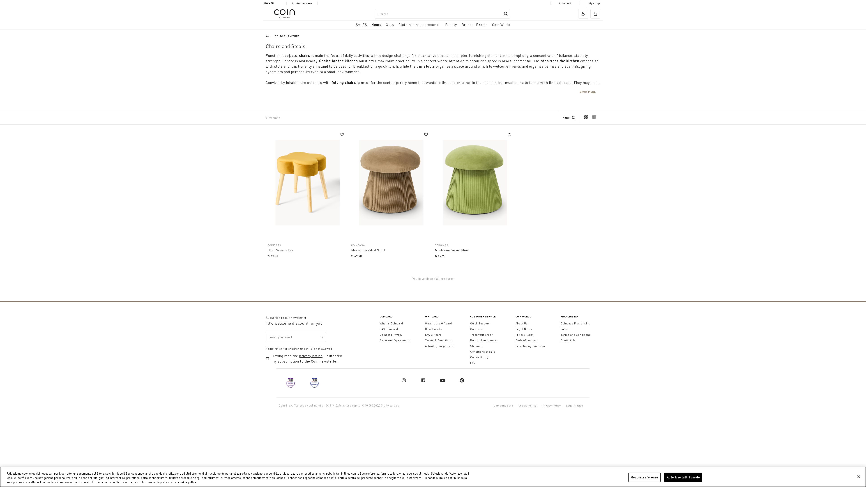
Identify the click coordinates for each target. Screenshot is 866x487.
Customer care (302, 3)
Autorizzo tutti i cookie (683, 477)
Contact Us (568, 340)
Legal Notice (574, 405)
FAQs (564, 329)
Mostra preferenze (644, 477)
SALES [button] (361, 24)
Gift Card (432, 316)
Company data (504, 405)
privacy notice (310, 356)
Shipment (476, 346)
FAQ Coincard (389, 329)
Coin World (523, 316)
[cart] (595, 14)
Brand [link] (466, 24)
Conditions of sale (482, 351)
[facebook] (423, 380)
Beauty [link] (451, 24)
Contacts (476, 329)
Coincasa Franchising (575, 323)
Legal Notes (524, 329)
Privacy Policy (525, 334)
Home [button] (376, 24)
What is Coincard (391, 323)
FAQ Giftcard (433, 334)
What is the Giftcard (438, 323)
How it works (433, 329)
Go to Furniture (287, 36)
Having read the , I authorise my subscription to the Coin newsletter (307, 358)
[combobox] (442, 14)
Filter (566, 117)
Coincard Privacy (391, 334)
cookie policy (187, 482)
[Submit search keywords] (506, 14)
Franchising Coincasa (530, 346)
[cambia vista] (586, 117)
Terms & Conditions (438, 340)
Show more (588, 91)
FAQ (472, 363)
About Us (522, 323)
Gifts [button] (390, 24)
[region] (433, 477)
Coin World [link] (501, 24)
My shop (594, 3)
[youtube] (442, 380)
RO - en (269, 3)
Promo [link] (482, 24)
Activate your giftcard (439, 346)
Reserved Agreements (395, 340)
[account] (583, 14)
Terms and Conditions (576, 334)
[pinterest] (462, 380)
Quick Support (479, 323)
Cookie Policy (479, 357)
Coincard (565, 3)
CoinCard (386, 316)
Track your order (481, 334)
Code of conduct (527, 340)
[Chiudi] (859, 477)
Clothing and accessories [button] (419, 24)
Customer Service (483, 316)
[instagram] (404, 380)
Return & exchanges (484, 340)
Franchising (569, 316)
